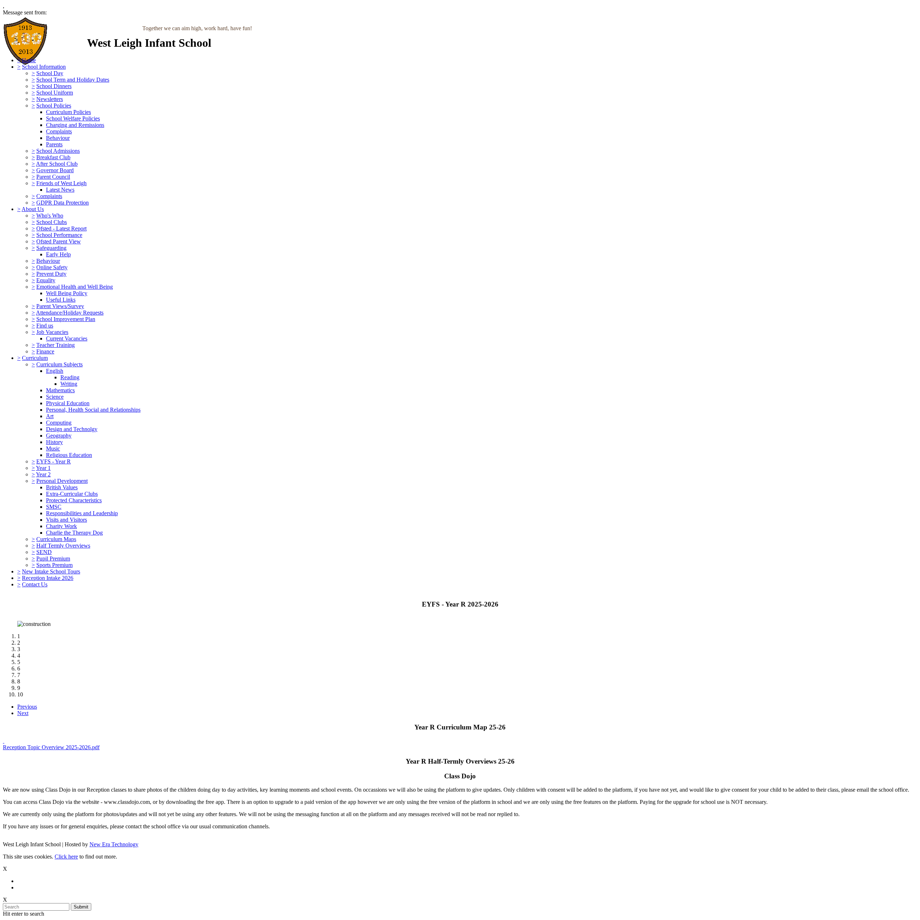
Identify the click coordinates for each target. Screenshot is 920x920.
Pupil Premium (53, 558)
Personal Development (62, 481)
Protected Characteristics (74, 500)
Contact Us (34, 584)
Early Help (58, 254)
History (54, 442)
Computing (59, 423)
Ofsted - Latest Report (61, 228)
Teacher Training (55, 345)
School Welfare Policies (73, 118)
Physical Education (67, 403)
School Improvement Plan (65, 319)
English (54, 371)
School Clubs (51, 222)
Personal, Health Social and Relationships (93, 410)
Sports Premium (54, 565)
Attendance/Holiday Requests (70, 313)
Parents (54, 144)
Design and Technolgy (71, 429)
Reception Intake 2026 (47, 578)
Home (29, 60)
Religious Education (69, 455)
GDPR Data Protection (62, 203)
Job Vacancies (52, 332)
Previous (27, 707)
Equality (45, 280)
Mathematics (60, 390)
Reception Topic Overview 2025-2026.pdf (51, 747)
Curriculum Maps (56, 539)
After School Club (57, 164)
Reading (69, 377)
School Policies (53, 105)
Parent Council (53, 177)
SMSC (53, 507)
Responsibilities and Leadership (82, 513)
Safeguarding (51, 248)
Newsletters (49, 99)
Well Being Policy (66, 293)
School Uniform (54, 93)
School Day (49, 73)
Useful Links (60, 300)
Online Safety (52, 267)
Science (55, 397)
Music (53, 448)
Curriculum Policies (68, 112)
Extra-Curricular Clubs (72, 494)
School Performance (59, 235)
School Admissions (58, 151)
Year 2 (43, 474)
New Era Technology (113, 844)
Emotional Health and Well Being (74, 287)
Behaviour (58, 138)
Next (22, 713)
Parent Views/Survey (60, 306)
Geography (59, 435)
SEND (44, 552)
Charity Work (61, 526)
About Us (33, 209)
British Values (62, 487)
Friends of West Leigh (61, 183)
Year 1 (43, 468)
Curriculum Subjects (59, 364)
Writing (68, 384)
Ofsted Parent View (58, 241)
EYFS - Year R (53, 461)
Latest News (60, 190)
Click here (66, 856)
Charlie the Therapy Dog (74, 533)
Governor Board (55, 170)
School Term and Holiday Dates (72, 80)
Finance (45, 351)
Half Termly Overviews (63, 546)
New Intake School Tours (51, 571)
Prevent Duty (51, 274)
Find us (44, 325)
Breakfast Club (53, 157)
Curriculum (35, 358)
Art (50, 416)
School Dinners (54, 86)
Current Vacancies (66, 338)
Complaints (59, 131)
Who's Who (49, 215)
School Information (44, 67)
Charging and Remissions (75, 125)
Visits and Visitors (66, 520)
